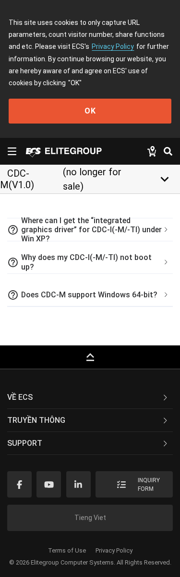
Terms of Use (67, 550)
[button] (90, 229)
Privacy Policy (113, 46)
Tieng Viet (90, 517)
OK (90, 110)
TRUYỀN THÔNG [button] (36, 420)
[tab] (90, 229)
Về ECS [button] (20, 397)
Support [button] (24, 443)
